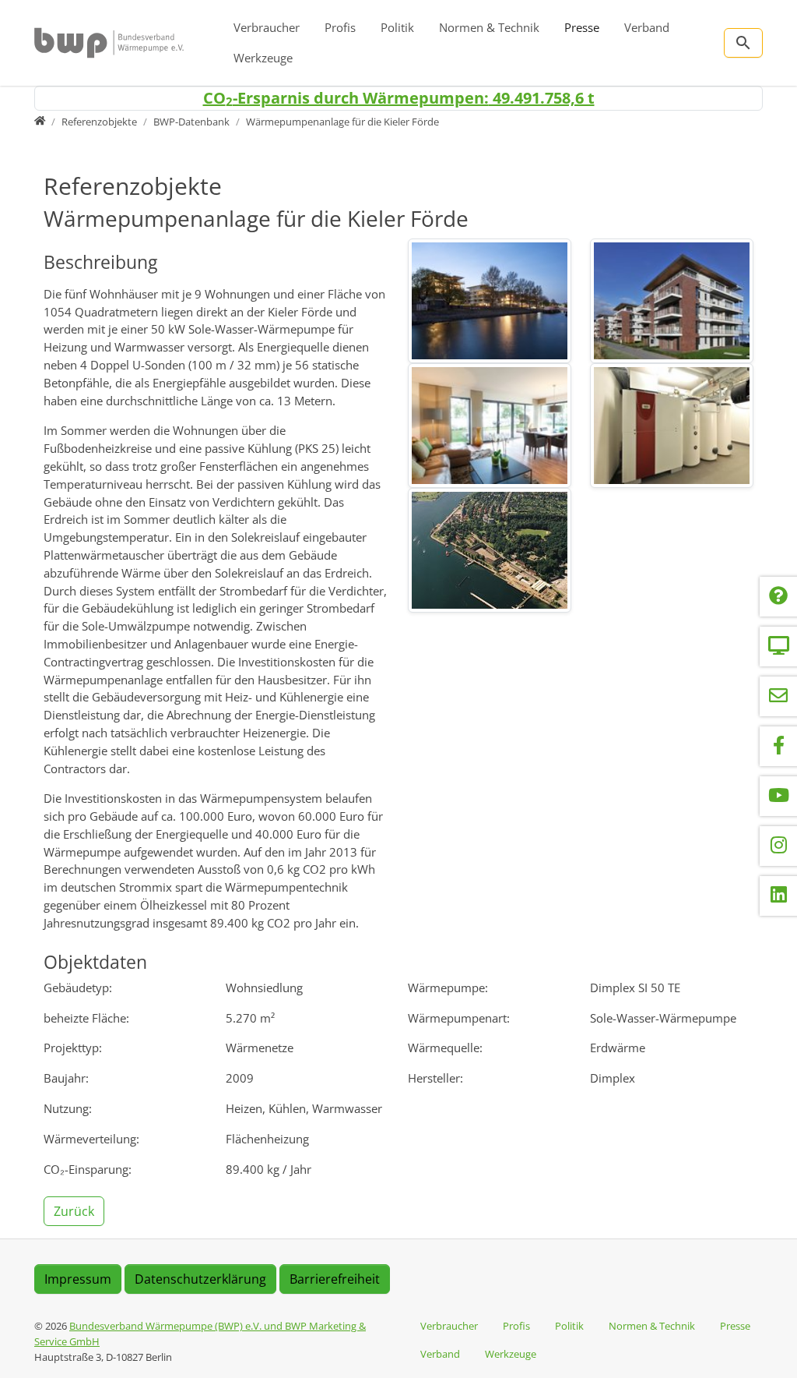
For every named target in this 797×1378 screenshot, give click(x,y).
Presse (581, 27)
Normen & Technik (489, 27)
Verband (646, 27)
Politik (397, 27)
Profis (340, 27)
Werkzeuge (263, 57)
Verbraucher (266, 27)
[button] (75, 1209)
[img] (489, 300)
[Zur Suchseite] (743, 43)
